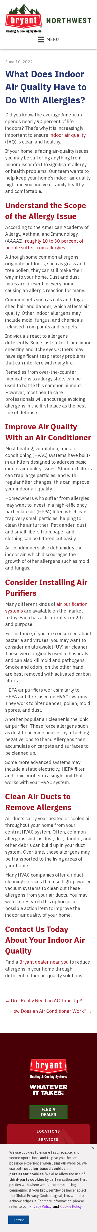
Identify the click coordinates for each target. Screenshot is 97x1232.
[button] (93, 1148)
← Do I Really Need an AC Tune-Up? (43, 1001)
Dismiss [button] (19, 1220)
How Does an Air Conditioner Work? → (51, 1011)
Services (48, 1139)
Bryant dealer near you (44, 962)
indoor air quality (67, 135)
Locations (48, 1131)
